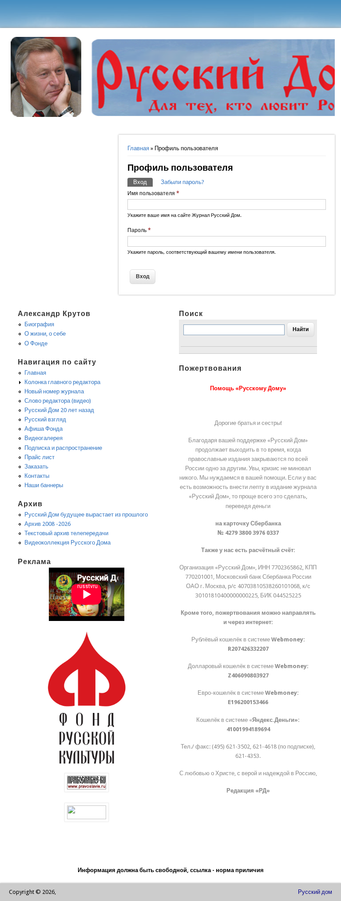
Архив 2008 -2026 (47, 524)
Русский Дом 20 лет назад (59, 410)
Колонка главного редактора (62, 382)
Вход (143, 182)
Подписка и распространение (63, 447)
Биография (39, 324)
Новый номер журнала (54, 391)
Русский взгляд (45, 419)
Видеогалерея (43, 438)
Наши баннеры (43, 485)
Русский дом (315, 892)
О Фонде (36, 343)
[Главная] (46, 115)
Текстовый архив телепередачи (66, 533)
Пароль (139, 230)
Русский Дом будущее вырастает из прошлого (86, 514)
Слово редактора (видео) (57, 400)
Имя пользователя (153, 193)
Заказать (36, 466)
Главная (138, 148)
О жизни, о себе (45, 333)
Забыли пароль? (182, 182)
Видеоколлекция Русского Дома (67, 542)
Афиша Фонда (43, 428)
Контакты (36, 476)
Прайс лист (39, 457)
